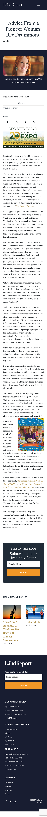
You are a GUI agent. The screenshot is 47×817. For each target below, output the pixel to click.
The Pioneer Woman (24, 206)
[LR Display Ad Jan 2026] (23, 127)
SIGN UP (23, 572)
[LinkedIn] (25, 122)
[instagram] (15, 801)
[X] (17, 122)
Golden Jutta (33, 622)
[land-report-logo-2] (12, 4)
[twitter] (11, 801)
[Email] (34, 122)
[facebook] (6, 801)
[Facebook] (8, 122)
